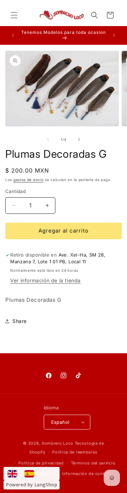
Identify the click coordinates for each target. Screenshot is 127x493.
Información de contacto (88, 473)
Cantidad (15, 191)
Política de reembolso (75, 452)
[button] (14, 15)
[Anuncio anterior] (13, 35)
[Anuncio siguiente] (114, 35)
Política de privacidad (41, 463)
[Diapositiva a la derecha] (79, 139)
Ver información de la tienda (45, 280)
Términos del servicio (93, 463)
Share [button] (19, 321)
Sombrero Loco (57, 443)
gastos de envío (28, 180)
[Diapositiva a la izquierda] (48, 139)
